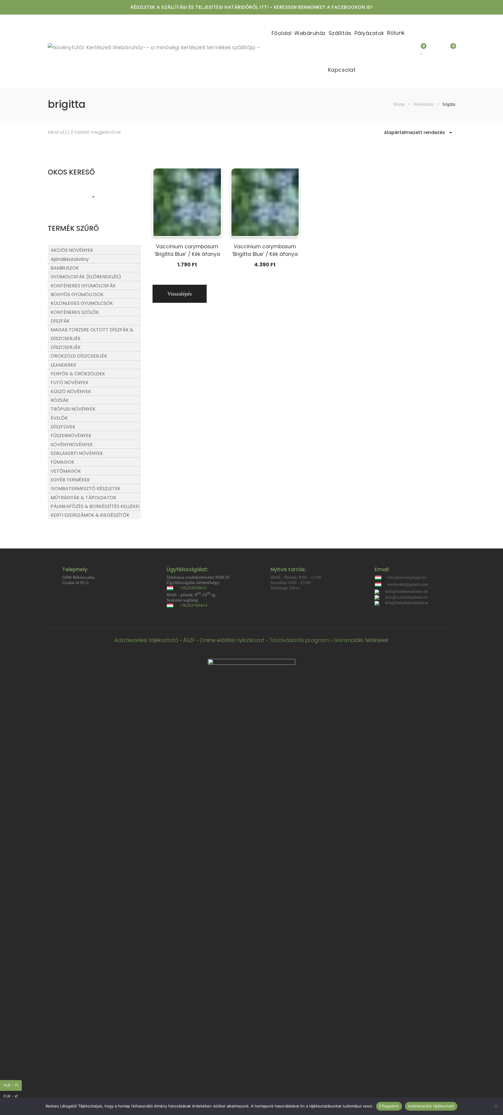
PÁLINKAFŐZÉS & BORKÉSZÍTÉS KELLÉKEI (95, 506)
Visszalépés (179, 294)
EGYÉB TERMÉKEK (70, 479)
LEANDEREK (63, 365)
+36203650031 (193, 587)
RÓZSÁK (60, 400)
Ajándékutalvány (70, 259)
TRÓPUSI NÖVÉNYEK (73, 409)
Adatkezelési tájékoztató (146, 640)
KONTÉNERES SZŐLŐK (75, 312)
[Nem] (496, 1106)
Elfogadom (389, 1106)
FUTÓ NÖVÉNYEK (69, 382)
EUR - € (12, 1096)
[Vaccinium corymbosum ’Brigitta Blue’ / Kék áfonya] (187, 202)
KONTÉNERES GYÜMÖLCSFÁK (83, 285)
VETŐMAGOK (66, 471)
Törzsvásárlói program (299, 640)
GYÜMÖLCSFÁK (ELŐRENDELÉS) (86, 276)
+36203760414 (193, 605)
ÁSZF (189, 640)
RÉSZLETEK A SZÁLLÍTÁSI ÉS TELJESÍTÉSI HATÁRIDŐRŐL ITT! (200, 7)
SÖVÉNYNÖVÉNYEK (72, 444)
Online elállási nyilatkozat (232, 640)
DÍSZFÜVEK (63, 426)
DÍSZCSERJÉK (66, 347)
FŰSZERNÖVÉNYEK (71, 435)
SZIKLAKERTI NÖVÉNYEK (77, 453)
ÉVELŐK (59, 418)
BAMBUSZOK (65, 268)
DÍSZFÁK (60, 321)
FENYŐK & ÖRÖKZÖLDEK (78, 373)
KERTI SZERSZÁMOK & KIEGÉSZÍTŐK (90, 515)
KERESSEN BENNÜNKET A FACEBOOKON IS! (323, 7)
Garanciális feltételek (361, 640)
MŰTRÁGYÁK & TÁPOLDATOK (83, 497)
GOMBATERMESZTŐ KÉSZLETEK (86, 488)
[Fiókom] (436, 51)
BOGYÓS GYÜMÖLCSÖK (77, 294)
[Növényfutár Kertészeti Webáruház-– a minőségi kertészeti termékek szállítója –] (154, 51)
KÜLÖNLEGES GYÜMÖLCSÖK (82, 303)
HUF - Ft (12, 1085)
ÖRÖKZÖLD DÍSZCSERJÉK (79, 356)
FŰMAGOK (62, 462)
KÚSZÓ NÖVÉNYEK (71, 391)
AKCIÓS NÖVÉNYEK (72, 250)
